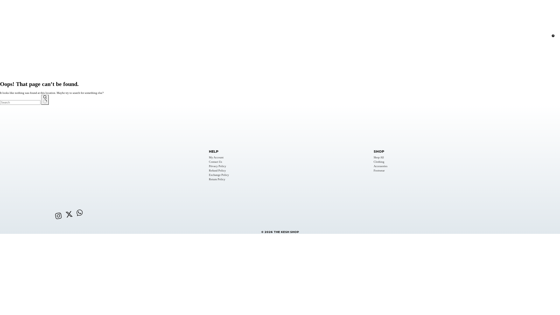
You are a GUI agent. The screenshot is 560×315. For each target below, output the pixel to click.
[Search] (527, 38)
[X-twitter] (68, 214)
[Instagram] (58, 215)
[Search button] (45, 100)
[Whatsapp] (79, 212)
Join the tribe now (38, 295)
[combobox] (20, 102)
